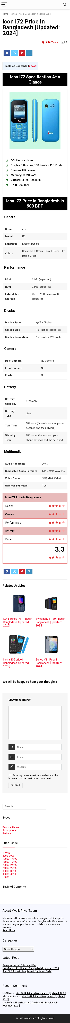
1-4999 (6, 852)
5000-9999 (8, 855)
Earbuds (7, 833)
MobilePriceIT (10, 1002)
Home (5, 14)
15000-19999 (10, 861)
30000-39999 (10, 871)
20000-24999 (10, 865)
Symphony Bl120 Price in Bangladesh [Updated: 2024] (50, 622)
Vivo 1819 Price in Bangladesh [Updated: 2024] (41, 993)
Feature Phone (11, 827)
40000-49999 (10, 874)
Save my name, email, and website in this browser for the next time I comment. (33, 777)
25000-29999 (10, 868)
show (32, 66)
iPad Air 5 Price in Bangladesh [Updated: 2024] (27, 971)
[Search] (65, 4)
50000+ (7, 877)
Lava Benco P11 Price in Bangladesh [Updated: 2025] (17, 622)
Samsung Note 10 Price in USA (19, 965)
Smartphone (9, 830)
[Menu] (4, 4)
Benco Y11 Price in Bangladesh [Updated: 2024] (49, 663)
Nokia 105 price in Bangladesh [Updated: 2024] (16, 663)
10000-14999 (10, 858)
